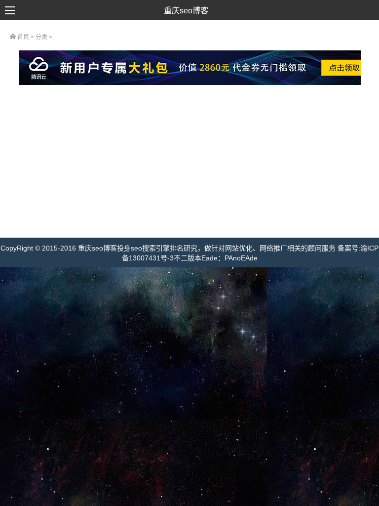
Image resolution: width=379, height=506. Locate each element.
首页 (22, 37)
